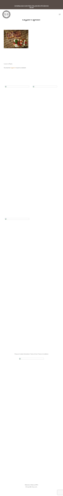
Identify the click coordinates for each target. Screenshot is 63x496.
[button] (60, 14)
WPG (36, 485)
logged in (13, 67)
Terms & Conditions (43, 354)
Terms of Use (33, 354)
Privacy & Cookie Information (22, 354)
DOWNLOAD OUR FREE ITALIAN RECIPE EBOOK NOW (31, 7)
